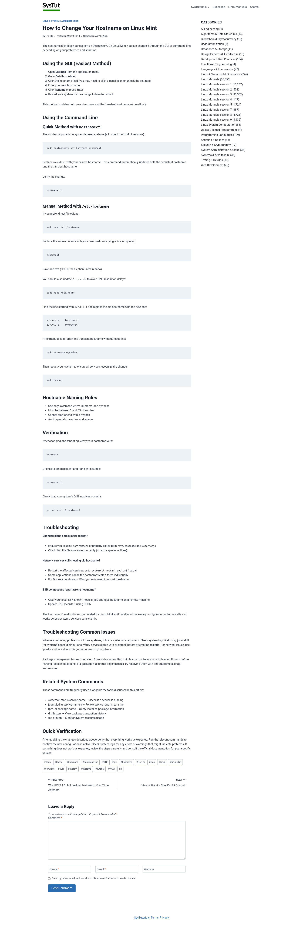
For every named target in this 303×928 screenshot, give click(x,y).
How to (140, 762)
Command (72, 762)
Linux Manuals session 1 (216, 84)
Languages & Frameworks (217, 69)
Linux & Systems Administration (61, 21)
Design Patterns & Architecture (219, 54)
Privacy (164, 917)
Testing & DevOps (212, 160)
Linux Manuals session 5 (216, 104)
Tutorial (99, 768)
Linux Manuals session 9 (216, 119)
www (111, 768)
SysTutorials (142, 917)
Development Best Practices (218, 59)
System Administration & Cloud (220, 150)
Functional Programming (216, 64)
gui (114, 762)
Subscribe (219, 7)
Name (54, 869)
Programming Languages (217, 135)
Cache (58, 762)
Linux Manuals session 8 (216, 114)
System (72, 768)
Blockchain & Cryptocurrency (218, 39)
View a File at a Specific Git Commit (164, 783)
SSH (61, 768)
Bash (47, 762)
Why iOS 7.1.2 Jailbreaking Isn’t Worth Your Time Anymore (78, 785)
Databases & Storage (214, 49)
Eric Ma (49, 36)
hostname (126, 762)
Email (101, 869)
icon (152, 762)
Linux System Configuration (218, 124)
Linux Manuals (237, 7)
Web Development (212, 165)
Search (254, 7)
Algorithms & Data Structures (219, 34)
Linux (162, 762)
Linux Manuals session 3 (216, 94)
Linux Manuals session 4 (216, 99)
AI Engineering (210, 29)
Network (49, 768)
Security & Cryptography (216, 144)
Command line (90, 762)
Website (149, 869)
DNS (105, 762)
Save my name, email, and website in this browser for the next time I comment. (94, 878)
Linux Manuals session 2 (216, 89)
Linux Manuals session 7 (216, 109)
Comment (55, 818)
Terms (155, 917)
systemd (86, 768)
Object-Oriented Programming (219, 129)
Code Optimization (212, 44)
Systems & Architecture (215, 155)
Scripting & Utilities (212, 140)
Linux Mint (175, 762)
